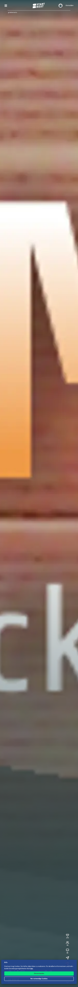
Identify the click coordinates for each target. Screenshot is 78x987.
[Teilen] (67, 958)
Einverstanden (39, 973)
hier (31, 968)
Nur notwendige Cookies (39, 979)
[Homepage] (39, 5)
